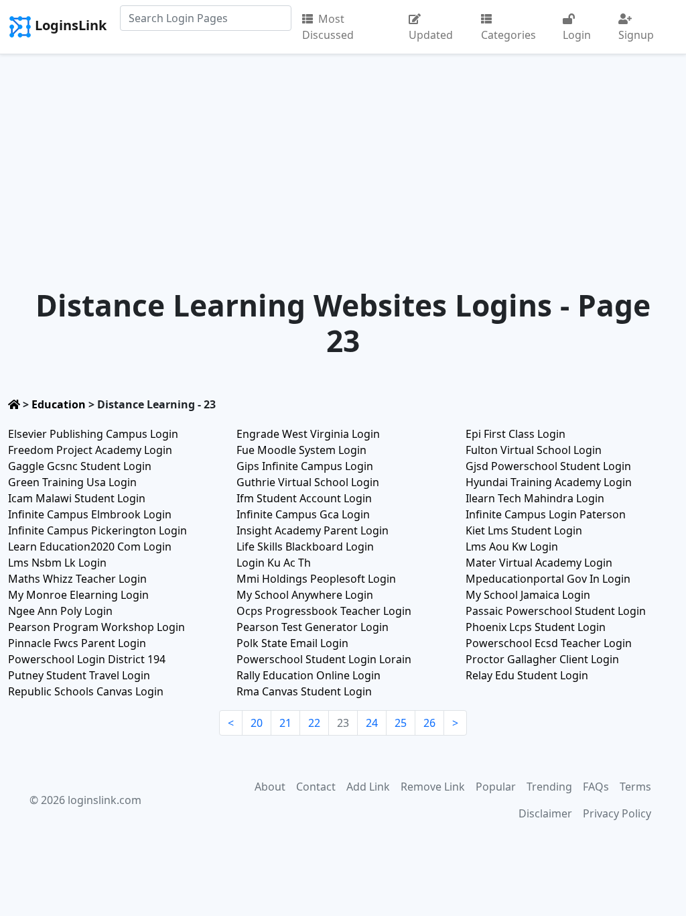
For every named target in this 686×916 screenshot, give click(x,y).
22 (314, 722)
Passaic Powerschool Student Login (556, 611)
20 (257, 722)
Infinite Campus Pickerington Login (97, 530)
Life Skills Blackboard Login (305, 546)
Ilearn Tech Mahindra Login (535, 498)
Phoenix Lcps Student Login (536, 627)
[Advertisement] (343, 155)
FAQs (596, 786)
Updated (431, 34)
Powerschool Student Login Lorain (323, 659)
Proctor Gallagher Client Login (542, 659)
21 (285, 722)
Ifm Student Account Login (304, 498)
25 (401, 722)
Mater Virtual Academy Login (539, 562)
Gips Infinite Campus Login (304, 466)
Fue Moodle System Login (301, 450)
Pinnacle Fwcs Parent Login (77, 643)
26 (429, 722)
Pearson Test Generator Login (312, 627)
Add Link (368, 786)
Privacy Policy (617, 813)
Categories (508, 34)
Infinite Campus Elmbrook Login (90, 514)
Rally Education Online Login (308, 675)
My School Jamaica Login (528, 594)
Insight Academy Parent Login (312, 530)
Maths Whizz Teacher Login (77, 578)
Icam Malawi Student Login (76, 498)
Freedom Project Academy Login (90, 450)
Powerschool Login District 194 (86, 659)
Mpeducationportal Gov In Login (548, 578)
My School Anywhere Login (304, 594)
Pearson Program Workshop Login (96, 627)
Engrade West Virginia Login (308, 433)
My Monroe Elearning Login (78, 594)
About (270, 786)
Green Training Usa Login (72, 482)
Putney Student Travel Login (79, 675)
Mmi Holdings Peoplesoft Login (316, 578)
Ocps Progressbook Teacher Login (323, 611)
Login (577, 34)
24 (372, 722)
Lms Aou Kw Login (512, 546)
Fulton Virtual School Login (534, 450)
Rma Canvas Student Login (304, 691)
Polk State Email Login (292, 643)
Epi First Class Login (515, 433)
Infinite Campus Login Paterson (546, 514)
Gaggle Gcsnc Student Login (79, 466)
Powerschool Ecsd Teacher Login (549, 643)
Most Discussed (328, 26)
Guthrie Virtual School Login (307, 482)
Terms (635, 786)
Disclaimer (545, 813)
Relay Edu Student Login (527, 675)
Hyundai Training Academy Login (549, 482)
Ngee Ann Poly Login (60, 611)
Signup (636, 34)
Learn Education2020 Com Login (90, 546)
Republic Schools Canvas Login (85, 691)
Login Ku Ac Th (273, 562)
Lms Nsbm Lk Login (57, 562)
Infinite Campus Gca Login (303, 514)
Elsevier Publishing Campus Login (93, 433)
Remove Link (433, 786)
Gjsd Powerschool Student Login (548, 466)
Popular (496, 786)
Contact (316, 786)
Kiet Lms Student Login (524, 530)
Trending (549, 786)
